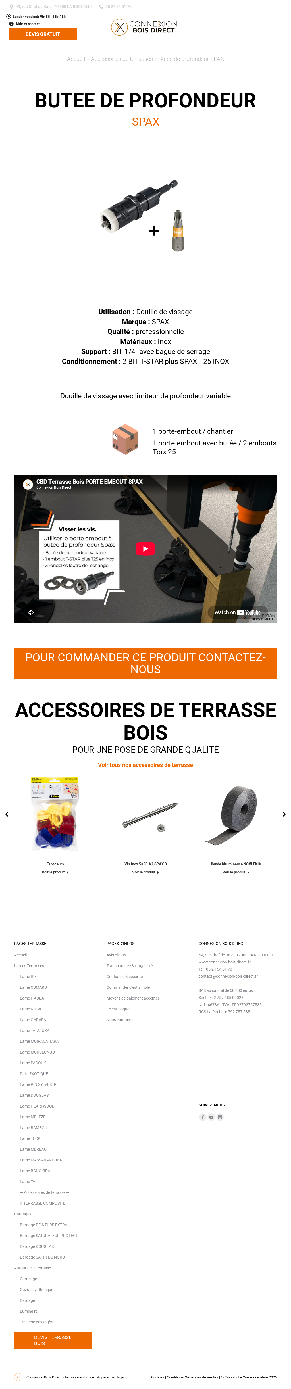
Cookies (157, 1377)
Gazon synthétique (36, 1289)
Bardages (22, 1214)
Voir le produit (53, 872)
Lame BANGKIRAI (35, 1171)
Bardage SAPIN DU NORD (42, 1257)
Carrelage (28, 1279)
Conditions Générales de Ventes (192, 1377)
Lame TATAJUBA (34, 1030)
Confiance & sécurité (125, 976)
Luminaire (29, 1311)
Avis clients (116, 955)
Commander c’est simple (128, 987)
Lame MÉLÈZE (32, 1117)
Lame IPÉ (28, 976)
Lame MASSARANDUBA (41, 1160)
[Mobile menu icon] (281, 27)
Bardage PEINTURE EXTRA (43, 1225)
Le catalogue (118, 1009)
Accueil (20, 955)
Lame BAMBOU (33, 1127)
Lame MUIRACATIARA (39, 1041)
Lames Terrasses (29, 965)
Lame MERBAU (33, 1149)
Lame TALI (29, 1181)
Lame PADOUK (33, 1063)
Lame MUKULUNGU (37, 1052)
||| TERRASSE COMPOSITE (42, 1203)
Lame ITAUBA (32, 998)
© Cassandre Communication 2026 (249, 1377)
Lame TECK (30, 1138)
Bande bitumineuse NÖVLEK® (236, 864)
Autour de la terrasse (32, 1268)
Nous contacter (120, 1019)
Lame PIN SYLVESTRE (39, 1084)
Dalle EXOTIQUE (34, 1073)
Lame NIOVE (31, 1009)
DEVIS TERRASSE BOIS (53, 1340)
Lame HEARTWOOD (37, 1106)
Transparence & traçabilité (130, 965)
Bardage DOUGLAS (37, 1246)
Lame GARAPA (33, 1019)
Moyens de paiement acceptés (133, 998)
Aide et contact (28, 24)
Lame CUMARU (33, 987)
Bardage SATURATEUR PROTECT (49, 1235)
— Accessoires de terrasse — (44, 1192)
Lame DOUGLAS (34, 1095)
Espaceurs (55, 864)
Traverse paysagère (37, 1322)
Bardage (27, 1300)
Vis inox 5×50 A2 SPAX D (145, 864)
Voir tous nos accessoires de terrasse (145, 765)
